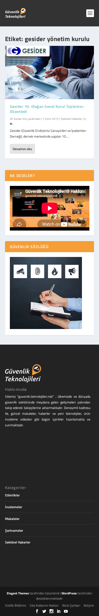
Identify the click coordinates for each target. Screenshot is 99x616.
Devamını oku (22, 148)
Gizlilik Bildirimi (15, 605)
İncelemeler (13, 506)
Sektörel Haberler (71, 118)
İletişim (89, 605)
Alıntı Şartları (71, 605)
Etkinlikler (12, 495)
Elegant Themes (18, 593)
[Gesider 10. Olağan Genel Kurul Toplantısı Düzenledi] (49, 72)
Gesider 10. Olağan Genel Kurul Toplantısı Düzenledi (47, 109)
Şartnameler (14, 530)
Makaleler (12, 518)
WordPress (69, 593)
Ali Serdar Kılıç (18, 118)
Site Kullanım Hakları (44, 605)
